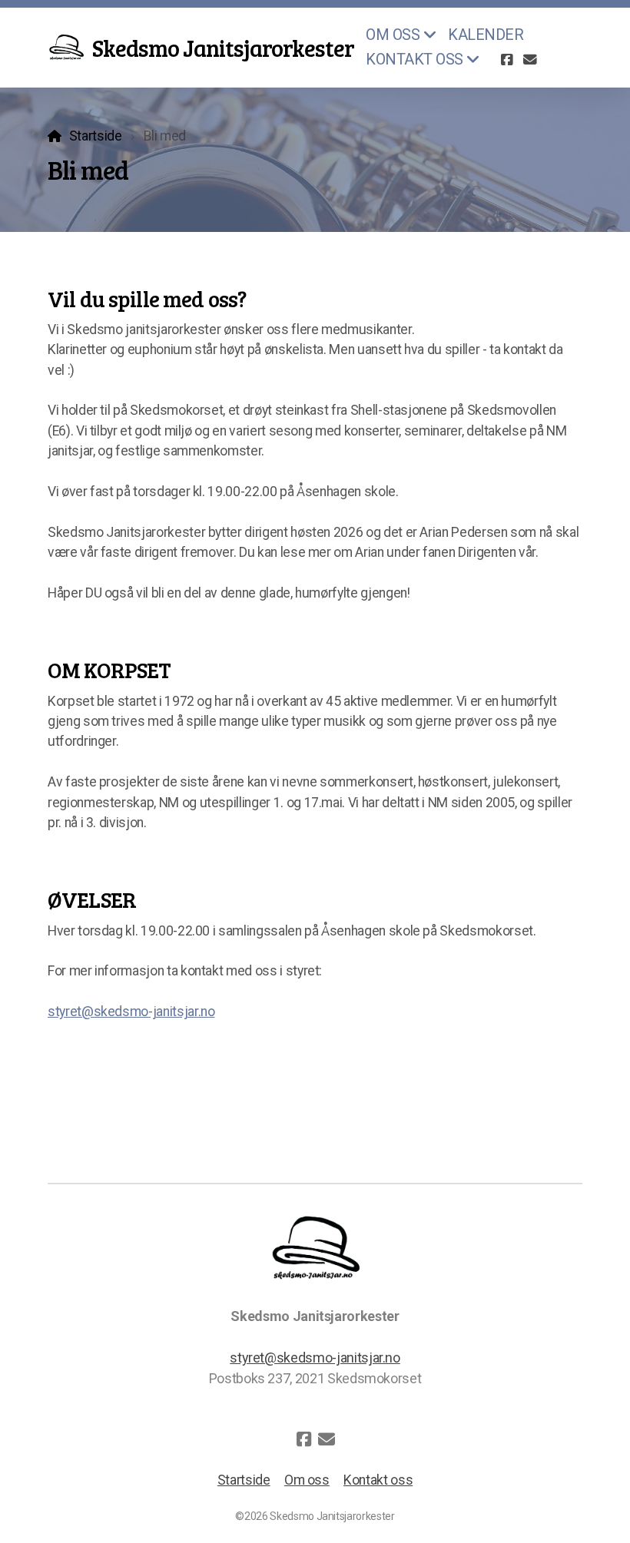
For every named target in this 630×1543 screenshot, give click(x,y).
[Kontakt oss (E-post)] (530, 59)
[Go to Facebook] (507, 59)
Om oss (307, 1480)
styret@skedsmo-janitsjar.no (131, 1011)
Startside (95, 136)
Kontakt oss (378, 1480)
